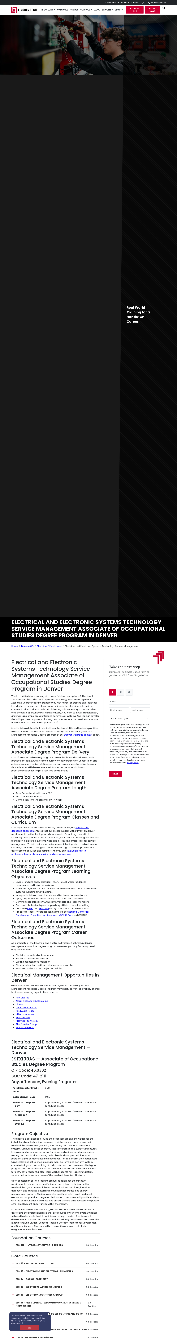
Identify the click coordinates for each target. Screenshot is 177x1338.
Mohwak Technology (27, 1020)
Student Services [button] (80, 9)
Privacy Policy (133, 762)
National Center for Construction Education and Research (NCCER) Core (52, 913)
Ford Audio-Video (25, 1011)
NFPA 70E (44, 908)
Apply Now (152, 9)
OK (29, 1328)
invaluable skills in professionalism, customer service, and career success (48, 852)
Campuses (62, 9)
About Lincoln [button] (102, 9)
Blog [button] (118, 9)
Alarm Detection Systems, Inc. (32, 1001)
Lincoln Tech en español (117, 2)
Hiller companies (25, 1014)
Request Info (134, 9)
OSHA (30, 908)
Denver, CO (27, 646)
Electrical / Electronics (49, 646)
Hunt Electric (23, 1017)
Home (14, 646)
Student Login (138, 2)
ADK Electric (22, 997)
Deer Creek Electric (26, 1007)
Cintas (19, 1004)
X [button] (49, 1314)
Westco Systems (25, 1027)
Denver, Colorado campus (78, 734)
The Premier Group (26, 1024)
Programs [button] (47, 9)
